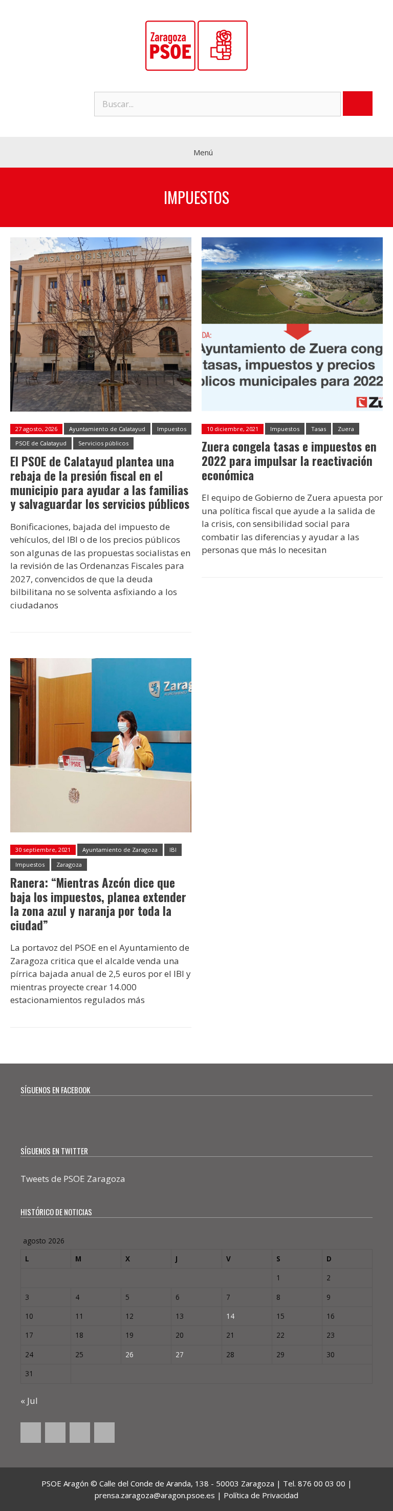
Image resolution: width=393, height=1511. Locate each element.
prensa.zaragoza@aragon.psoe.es (155, 1495)
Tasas (318, 429)
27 (180, 1354)
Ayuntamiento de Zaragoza (120, 849)
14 (230, 1316)
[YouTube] (80, 1432)
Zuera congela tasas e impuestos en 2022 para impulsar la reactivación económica (289, 460)
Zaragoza (69, 864)
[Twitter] (55, 1432)
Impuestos (171, 429)
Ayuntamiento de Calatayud (107, 429)
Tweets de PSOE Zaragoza (72, 1179)
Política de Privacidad (261, 1495)
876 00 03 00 (321, 1483)
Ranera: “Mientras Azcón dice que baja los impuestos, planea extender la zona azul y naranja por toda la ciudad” (98, 904)
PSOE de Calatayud (41, 443)
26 (129, 1354)
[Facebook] (30, 1432)
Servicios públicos (103, 443)
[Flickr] (104, 1432)
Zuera (346, 429)
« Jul (29, 1400)
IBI (173, 849)
